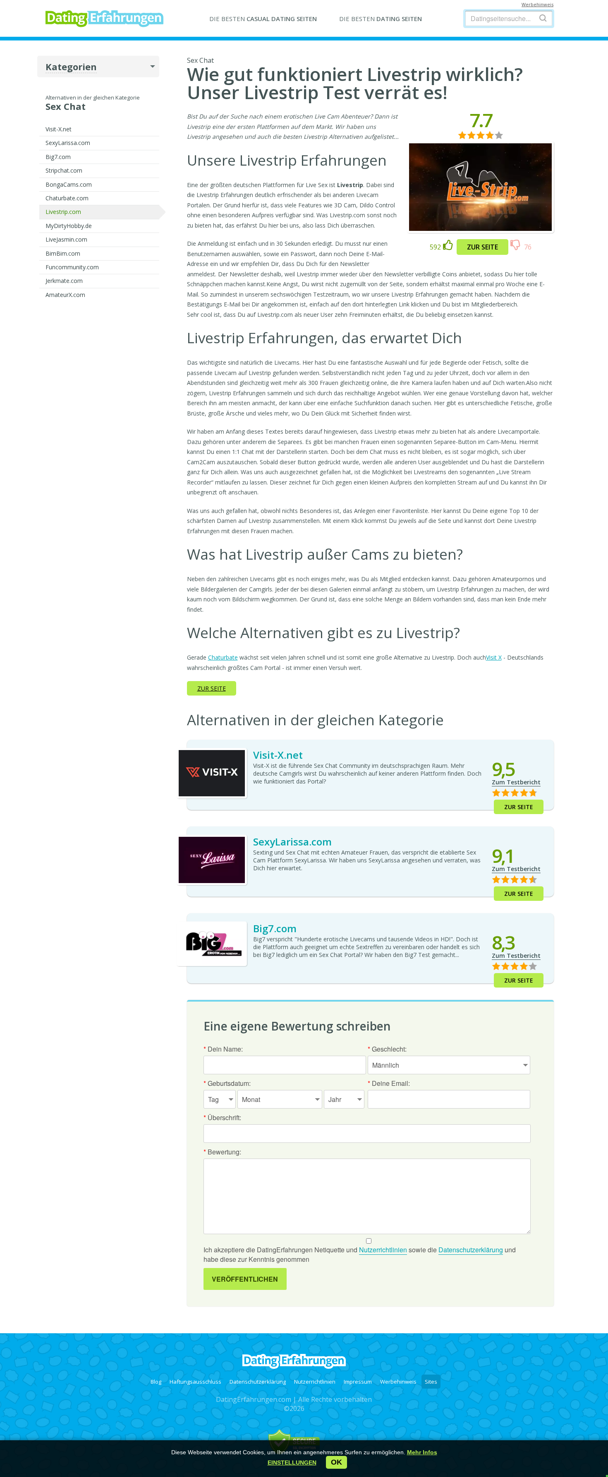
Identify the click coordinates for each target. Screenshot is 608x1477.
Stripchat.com (63, 170)
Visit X (494, 657)
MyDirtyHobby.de (68, 226)
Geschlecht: (387, 1049)
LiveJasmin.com (66, 239)
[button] (292, 1462)
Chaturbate (223, 657)
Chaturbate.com (67, 198)
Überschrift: (222, 1117)
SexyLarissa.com (67, 143)
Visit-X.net (58, 129)
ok (336, 1462)
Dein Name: (223, 1049)
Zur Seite (482, 247)
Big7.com (58, 157)
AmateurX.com (65, 295)
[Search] (543, 18)
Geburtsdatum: (227, 1083)
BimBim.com (62, 253)
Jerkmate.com (64, 281)
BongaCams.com (68, 184)
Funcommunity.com (72, 267)
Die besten (263, 18)
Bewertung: (222, 1151)
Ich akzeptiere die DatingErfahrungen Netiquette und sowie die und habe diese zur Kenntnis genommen (359, 1254)
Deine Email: (389, 1083)
